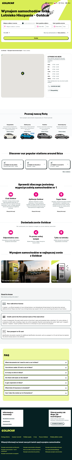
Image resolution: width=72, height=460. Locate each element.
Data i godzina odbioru (42, 23)
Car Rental (3, 50)
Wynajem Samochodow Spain (15, 50)
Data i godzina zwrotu (59, 23)
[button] (22, 73)
